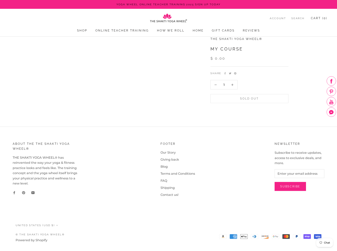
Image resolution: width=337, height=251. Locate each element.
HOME (198, 30)
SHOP (82, 30)
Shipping (168, 188)
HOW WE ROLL (170, 30)
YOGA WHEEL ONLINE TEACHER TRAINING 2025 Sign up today (168, 4)
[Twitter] (230, 73)
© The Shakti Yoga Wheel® (40, 234)
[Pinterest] (235, 73)
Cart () (319, 18)
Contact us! (169, 195)
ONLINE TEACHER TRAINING (122, 30)
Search (298, 18)
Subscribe (290, 186)
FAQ (164, 181)
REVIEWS (251, 30)
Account (278, 18)
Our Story (168, 152)
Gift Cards (223, 30)
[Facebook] (225, 73)
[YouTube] (33, 192)
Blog (164, 166)
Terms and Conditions (178, 173)
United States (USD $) (35, 225)
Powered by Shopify (31, 240)
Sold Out (249, 98)
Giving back (170, 159)
